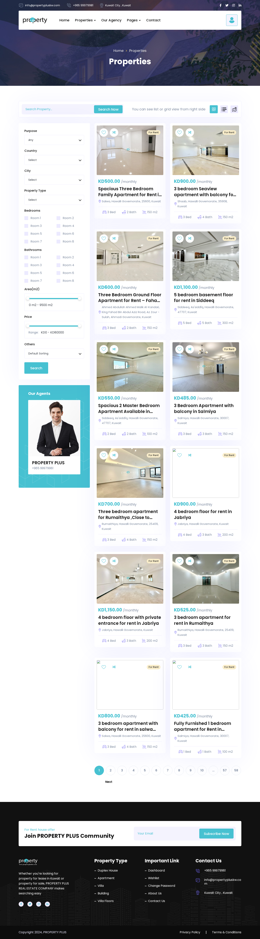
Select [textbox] (32, 160)
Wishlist (153, 878)
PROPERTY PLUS (48, 463)
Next (108, 782)
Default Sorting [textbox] (38, 353)
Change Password (161, 886)
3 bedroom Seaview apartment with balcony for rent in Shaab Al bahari (204, 192)
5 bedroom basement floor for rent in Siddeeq (203, 298)
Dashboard (156, 870)
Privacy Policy (190, 932)
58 (236, 770)
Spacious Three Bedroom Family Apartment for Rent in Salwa (130, 192)
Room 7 (36, 241)
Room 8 (68, 241)
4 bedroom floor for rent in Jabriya (203, 515)
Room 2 (68, 218)
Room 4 (68, 226)
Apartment (106, 878)
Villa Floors (106, 901)
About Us (155, 893)
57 (225, 770)
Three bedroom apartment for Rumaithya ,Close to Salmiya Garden (128, 515)
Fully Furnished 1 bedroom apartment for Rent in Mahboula (202, 727)
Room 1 (35, 218)
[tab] (214, 109)
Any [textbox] (30, 140)
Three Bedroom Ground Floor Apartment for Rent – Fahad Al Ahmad (129, 298)
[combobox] (54, 140)
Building (103, 893)
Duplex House (108, 870)
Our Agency (111, 20)
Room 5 (36, 233)
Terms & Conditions (226, 932)
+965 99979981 (215, 870)
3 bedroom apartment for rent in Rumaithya (202, 620)
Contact (153, 20)
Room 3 (36, 226)
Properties (84, 20)
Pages (132, 20)
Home (64, 20)
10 (202, 770)
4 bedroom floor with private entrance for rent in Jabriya (129, 620)
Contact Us (156, 901)
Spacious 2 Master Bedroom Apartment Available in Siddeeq (129, 409)
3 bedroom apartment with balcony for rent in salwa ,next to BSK (128, 727)
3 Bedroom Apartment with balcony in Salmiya (204, 408)
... (213, 770)
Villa (101, 886)
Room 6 (68, 233)
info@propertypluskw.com (222, 882)
